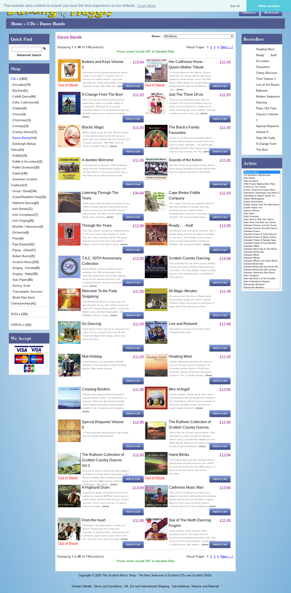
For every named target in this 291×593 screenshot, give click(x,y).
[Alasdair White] (262, 255)
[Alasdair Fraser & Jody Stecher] (262, 234)
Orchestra (19, 232)
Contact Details (82, 586)
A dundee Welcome (97, 160)
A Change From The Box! (102, 94)
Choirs (17, 114)
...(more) (119, 86)
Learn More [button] (146, 6)
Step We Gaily (265, 138)
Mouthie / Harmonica (26, 226)
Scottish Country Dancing (189, 258)
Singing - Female (24, 268)
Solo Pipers (20, 279)
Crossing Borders (96, 389)
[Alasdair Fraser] (262, 231)
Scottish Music (22, 262)
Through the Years (97, 225)
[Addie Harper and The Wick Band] (262, 204)
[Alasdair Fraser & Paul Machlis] (262, 243)
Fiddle (16, 155)
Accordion (19, 84)
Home (17, 23)
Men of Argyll (179, 389)
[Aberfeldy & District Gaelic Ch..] (262, 195)
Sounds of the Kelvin (185, 160)
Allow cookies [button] (269, 6)
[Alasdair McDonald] (262, 252)
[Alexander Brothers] (262, 284)
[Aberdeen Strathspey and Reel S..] (262, 192)
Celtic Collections (24, 102)
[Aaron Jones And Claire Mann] (262, 189)
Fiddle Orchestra (23, 167)
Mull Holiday (92, 356)
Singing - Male (22, 274)
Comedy (18, 126)
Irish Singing (21, 220)
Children (18, 108)
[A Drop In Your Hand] (262, 187)
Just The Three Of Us (186, 94)
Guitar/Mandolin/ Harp (27, 197)
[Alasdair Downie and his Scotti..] (262, 225)
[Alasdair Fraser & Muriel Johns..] (262, 237)
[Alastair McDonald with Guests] (262, 269)
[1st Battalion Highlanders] (262, 175)
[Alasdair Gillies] (262, 246)
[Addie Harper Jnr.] (262, 207)
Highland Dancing (24, 203)
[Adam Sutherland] (262, 201)
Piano (16, 238)
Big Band (19, 90)
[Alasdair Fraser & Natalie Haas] (262, 240)
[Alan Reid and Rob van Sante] (262, 222)
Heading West (180, 356)
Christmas (19, 120)
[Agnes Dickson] (262, 210)
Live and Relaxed (183, 324)
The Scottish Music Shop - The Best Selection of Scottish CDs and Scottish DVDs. (157, 575)
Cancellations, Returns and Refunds (195, 586)
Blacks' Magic (93, 127)
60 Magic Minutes (183, 291)
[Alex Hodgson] (262, 275)
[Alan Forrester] (262, 216)
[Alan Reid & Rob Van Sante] (262, 219)
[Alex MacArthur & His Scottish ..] (262, 278)
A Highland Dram (96, 487)
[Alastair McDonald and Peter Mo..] (262, 266)
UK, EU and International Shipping (146, 586)
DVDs (15, 314)
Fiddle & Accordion (25, 161)
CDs (31, 23)
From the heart (93, 520)
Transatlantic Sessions (28, 291)
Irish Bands (20, 209)
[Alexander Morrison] (262, 287)
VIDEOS (17, 325)
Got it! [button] (235, 6)
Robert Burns (21, 256)
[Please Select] (262, 172)
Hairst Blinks (179, 455)
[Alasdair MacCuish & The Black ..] (262, 249)
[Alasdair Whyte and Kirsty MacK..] (262, 260)
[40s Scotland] (262, 181)
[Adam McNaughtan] (262, 198)
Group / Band (21, 191)
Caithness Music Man (186, 487)
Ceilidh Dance (22, 96)
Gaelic (17, 173)
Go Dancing (91, 324)
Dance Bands (52, 23)
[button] (248, 12)
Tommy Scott (21, 285)
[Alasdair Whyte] (262, 257)
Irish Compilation (24, 214)
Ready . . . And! (181, 225)
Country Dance (22, 132)
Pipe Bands (20, 244)
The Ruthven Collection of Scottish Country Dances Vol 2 (103, 460)
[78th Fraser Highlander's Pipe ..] (262, 184)
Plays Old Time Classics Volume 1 (267, 114)
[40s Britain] (262, 178)
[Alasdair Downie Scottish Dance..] (262, 228)
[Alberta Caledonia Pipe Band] (262, 272)
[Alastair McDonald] (262, 263)
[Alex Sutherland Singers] (262, 281)
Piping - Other (22, 250)
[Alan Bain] (262, 213)
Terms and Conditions (108, 586)
